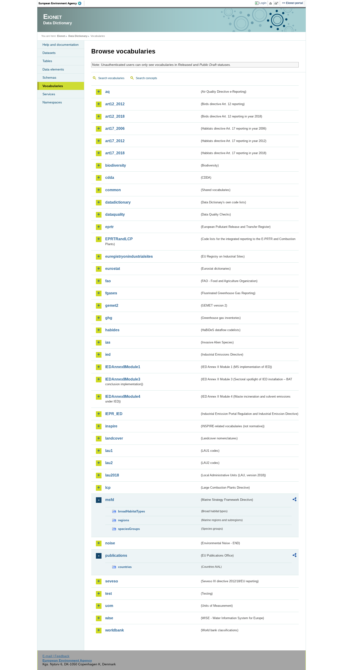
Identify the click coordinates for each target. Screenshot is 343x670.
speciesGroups (129, 529)
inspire (111, 426)
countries (125, 567)
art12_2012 (115, 104)
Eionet (61, 36)
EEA (61, 3)
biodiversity (115, 165)
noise (110, 543)
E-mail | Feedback (55, 656)
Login (262, 3)
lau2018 (112, 475)
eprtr (109, 227)
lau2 (109, 463)
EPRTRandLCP (119, 239)
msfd (109, 500)
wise (109, 618)
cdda (109, 178)
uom (109, 606)
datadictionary (118, 202)
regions (123, 520)
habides (112, 330)
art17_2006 (115, 128)
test (108, 594)
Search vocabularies (111, 78)
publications (116, 555)
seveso (111, 581)
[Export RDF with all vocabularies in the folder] (294, 500)
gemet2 (111, 305)
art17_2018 (115, 153)
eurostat (112, 269)
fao (108, 281)
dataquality (115, 214)
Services (48, 94)
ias (107, 342)
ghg (108, 318)
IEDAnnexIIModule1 (122, 367)
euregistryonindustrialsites (129, 256)
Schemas (49, 77)
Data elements (53, 69)
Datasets (49, 53)
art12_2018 (115, 116)
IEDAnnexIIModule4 (122, 396)
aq (107, 92)
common (113, 190)
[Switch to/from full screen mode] (277, 3)
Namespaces (52, 102)
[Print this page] (271, 3)
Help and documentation (60, 44)
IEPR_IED (113, 414)
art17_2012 (115, 141)
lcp (108, 488)
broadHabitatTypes (131, 511)
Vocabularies (52, 86)
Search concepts (146, 78)
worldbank (114, 630)
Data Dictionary (77, 36)
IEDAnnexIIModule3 (122, 379)
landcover (114, 438)
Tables (47, 61)
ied (108, 354)
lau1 (109, 451)
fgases (111, 293)
